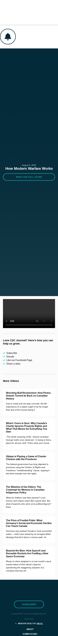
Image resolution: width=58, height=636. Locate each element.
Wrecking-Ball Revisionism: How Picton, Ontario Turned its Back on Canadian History (28, 396)
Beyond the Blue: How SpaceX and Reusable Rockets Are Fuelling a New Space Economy (27, 553)
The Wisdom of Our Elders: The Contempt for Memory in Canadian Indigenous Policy (25, 490)
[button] (29, 25)
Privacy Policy (29, 619)
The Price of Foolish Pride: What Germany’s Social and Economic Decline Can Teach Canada (29, 523)
